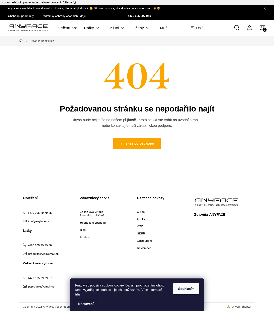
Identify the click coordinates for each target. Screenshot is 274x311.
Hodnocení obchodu (93, 222)
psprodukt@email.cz (41, 286)
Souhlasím (186, 289)
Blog (83, 229)
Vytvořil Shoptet (241, 306)
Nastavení (85, 304)
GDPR (141, 233)
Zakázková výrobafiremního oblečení (92, 213)
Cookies (142, 219)
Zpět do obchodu (140, 143)
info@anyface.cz (38, 221)
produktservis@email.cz (43, 253)
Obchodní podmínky (21, 15)
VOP (140, 226)
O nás (141, 211)
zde (77, 294)
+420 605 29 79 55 (40, 212)
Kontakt (85, 237)
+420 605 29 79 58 (40, 245)
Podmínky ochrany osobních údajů (64, 15)
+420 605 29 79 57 (40, 278)
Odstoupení (144, 240)
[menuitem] (63, 28)
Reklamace (144, 248)
